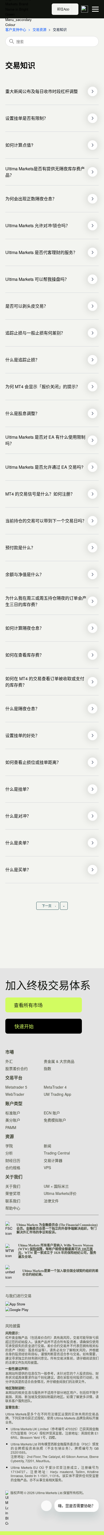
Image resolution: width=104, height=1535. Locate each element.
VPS (47, 1167)
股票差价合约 (16, 1068)
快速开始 (24, 1026)
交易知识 (60, 29)
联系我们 (12, 1200)
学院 (9, 1145)
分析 (9, 1153)
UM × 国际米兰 (56, 1186)
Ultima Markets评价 (60, 1193)
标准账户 (12, 1112)
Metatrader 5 (16, 1087)
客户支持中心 (15, 29)
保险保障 (36, 1249)
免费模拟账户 (55, 1120)
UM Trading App (57, 1094)
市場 (9, 1052)
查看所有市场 (28, 1004)
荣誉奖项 (12, 1193)
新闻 (47, 1145)
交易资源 (39, 29)
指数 (47, 1068)
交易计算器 (53, 1160)
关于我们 (13, 1177)
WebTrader (14, 1094)
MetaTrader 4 (55, 1087)
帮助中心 (12, 1208)
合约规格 (12, 1167)
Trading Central (57, 1153)
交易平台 (13, 1078)
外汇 (9, 1061)
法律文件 (51, 1200)
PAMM (10, 1127)
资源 (9, 1136)
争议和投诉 (47, 1232)
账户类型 (13, 1103)
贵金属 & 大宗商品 (59, 1061)
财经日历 (12, 1160)
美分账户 (12, 1120)
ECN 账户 (52, 1112)
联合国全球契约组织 (77, 1271)
